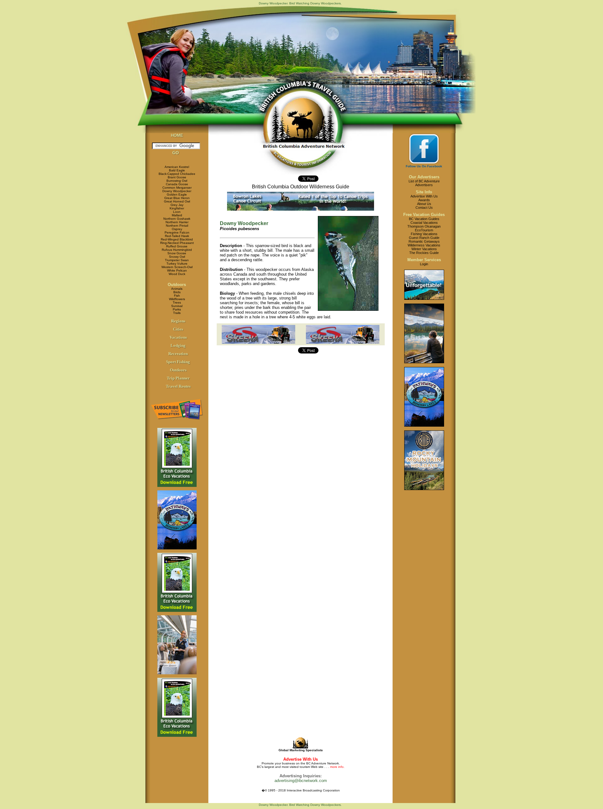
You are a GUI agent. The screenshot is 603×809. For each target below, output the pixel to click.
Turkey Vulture (176, 263)
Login (424, 264)
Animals (176, 288)
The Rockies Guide (424, 253)
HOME (177, 135)
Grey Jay (177, 205)
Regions (178, 321)
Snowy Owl (177, 256)
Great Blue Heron (177, 198)
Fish (177, 295)
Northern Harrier (177, 222)
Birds (177, 292)
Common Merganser (177, 187)
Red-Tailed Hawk (177, 236)
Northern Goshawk (176, 218)
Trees (177, 302)
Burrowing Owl (176, 180)
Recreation (178, 353)
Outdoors (177, 284)
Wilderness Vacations (424, 245)
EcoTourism (424, 230)
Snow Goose (176, 253)
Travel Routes (178, 386)
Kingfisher (177, 208)
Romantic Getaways (424, 241)
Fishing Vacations (424, 234)
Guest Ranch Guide (424, 238)
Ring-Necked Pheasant (177, 243)
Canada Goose (177, 184)
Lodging (178, 345)
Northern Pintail (177, 225)
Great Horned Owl (177, 201)
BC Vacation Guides (424, 219)
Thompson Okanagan (424, 226)
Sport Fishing (178, 361)
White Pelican (177, 270)
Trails (177, 313)
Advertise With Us (424, 196)
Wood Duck (177, 274)
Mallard (177, 215)
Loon (177, 211)
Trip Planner (178, 378)
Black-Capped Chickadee (177, 173)
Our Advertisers (424, 177)
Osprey (177, 229)
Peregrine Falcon (177, 232)
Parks (177, 309)
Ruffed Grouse (176, 246)
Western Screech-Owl (177, 267)
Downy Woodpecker (176, 191)
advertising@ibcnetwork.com (300, 780)
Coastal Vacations (424, 222)
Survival (176, 306)
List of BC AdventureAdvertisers (424, 183)
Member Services (424, 259)
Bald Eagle (177, 170)
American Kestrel (177, 167)
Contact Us (424, 207)
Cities (178, 329)
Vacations (178, 337)
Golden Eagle (177, 194)
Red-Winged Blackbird (177, 239)
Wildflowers (177, 299)
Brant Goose (177, 177)
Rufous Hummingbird (177, 249)
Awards (424, 200)
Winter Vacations (424, 249)
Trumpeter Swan (177, 260)
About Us (424, 204)
